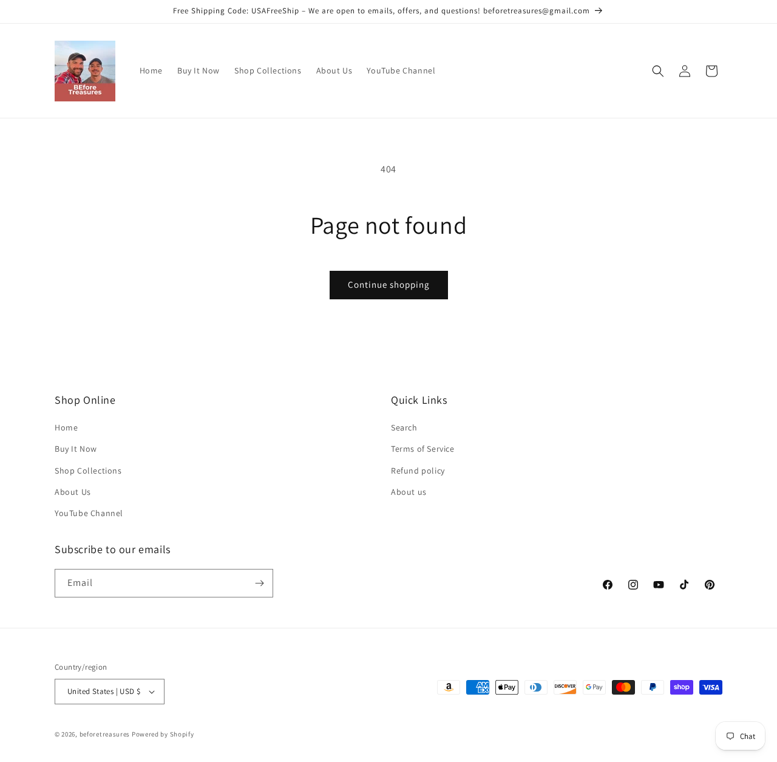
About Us (73, 491)
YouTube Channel (89, 513)
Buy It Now (76, 448)
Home (66, 427)
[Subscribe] (259, 583)
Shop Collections (88, 470)
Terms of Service (423, 448)
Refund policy (418, 470)
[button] (658, 71)
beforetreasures (105, 734)
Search (404, 427)
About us (409, 491)
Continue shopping (389, 284)
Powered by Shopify (163, 734)
